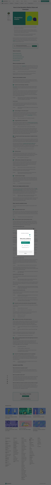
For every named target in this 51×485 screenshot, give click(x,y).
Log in (28, 247)
